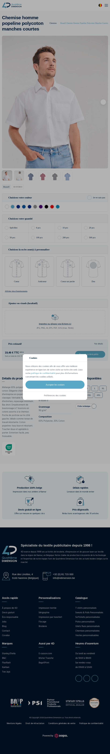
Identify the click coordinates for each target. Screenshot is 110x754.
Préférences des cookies (55, 395)
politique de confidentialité (43, 373)
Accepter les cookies (55, 384)
